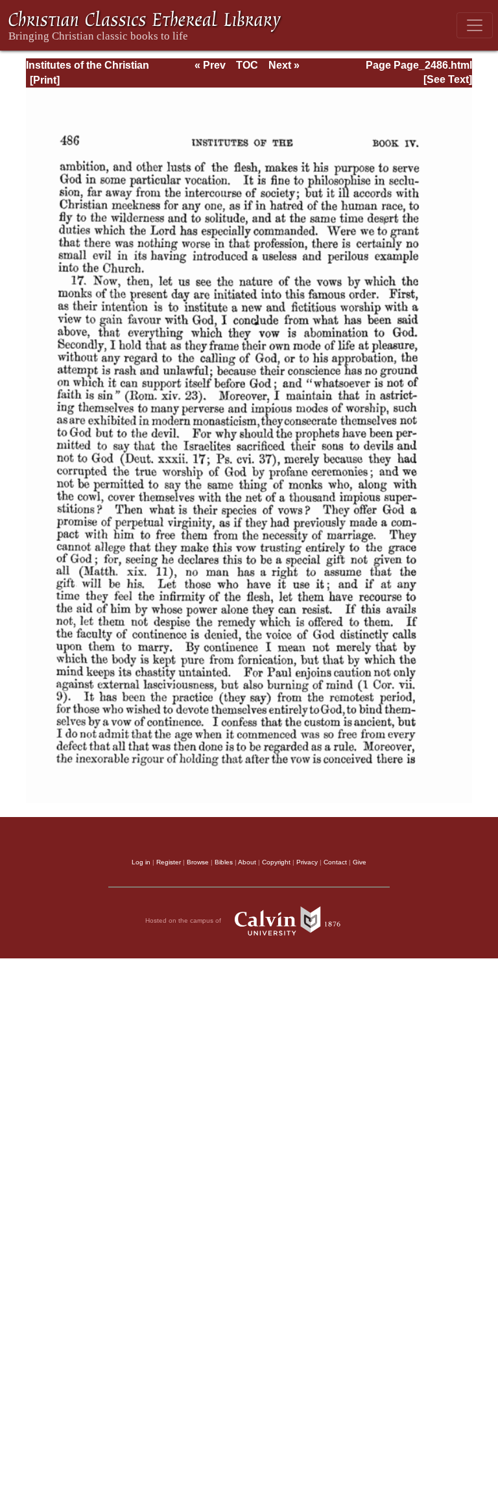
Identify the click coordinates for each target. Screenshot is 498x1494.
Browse (198, 862)
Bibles (224, 862)
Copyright (276, 862)
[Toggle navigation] (474, 25)
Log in (141, 862)
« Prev (210, 65)
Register (168, 862)
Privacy (307, 862)
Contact (335, 862)
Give (359, 862)
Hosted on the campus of (184, 920)
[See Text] (447, 79)
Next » (284, 65)
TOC (247, 65)
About (247, 862)
